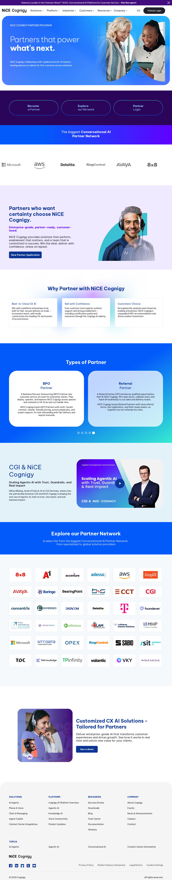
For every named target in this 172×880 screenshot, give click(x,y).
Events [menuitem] (130, 808)
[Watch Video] (120, 483)
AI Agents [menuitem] (14, 802)
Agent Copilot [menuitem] (16, 818)
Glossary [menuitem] (92, 829)
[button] (78, 433)
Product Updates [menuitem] (57, 824)
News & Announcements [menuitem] (139, 813)
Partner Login (154, 10)
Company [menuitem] (119, 10)
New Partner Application (25, 254)
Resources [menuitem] (104, 10)
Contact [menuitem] (131, 824)
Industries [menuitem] (68, 10)
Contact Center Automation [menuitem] (141, 846)
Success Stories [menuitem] (96, 802)
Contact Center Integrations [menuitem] (23, 824)
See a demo (87, 749)
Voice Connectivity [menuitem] (58, 818)
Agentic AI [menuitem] (54, 808)
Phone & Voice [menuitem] (16, 808)
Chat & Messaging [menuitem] (18, 813)
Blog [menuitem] (90, 813)
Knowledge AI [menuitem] (55, 813)
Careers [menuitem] (131, 818)
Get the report (128, 2)
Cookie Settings (154, 865)
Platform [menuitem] (52, 10)
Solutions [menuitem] (35, 10)
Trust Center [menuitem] (94, 818)
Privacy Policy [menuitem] (86, 865)
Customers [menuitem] (85, 10)
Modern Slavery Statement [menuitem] (111, 865)
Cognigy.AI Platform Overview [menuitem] (64, 802)
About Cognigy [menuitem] (134, 802)
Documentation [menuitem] (96, 824)
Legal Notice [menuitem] (135, 865)
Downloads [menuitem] (93, 808)
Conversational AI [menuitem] (97, 846)
